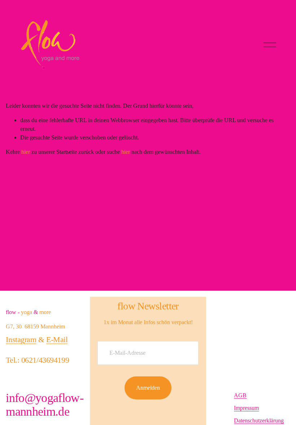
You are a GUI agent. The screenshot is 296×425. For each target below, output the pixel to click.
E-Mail (57, 339)
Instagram (21, 339)
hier (25, 152)
